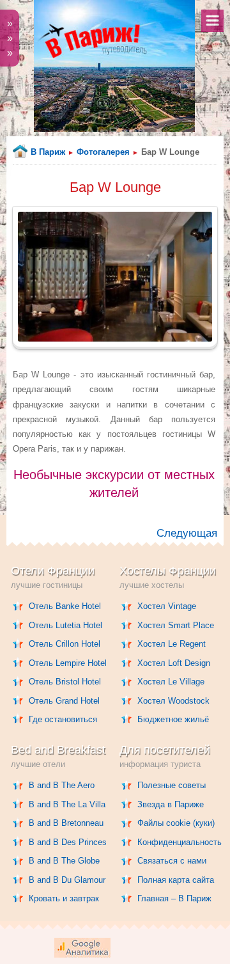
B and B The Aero (62, 785)
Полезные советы (171, 785)
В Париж (48, 152)
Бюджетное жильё (173, 719)
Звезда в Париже (170, 804)
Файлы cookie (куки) (176, 823)
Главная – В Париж (174, 898)
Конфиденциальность (179, 842)
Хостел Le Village (170, 681)
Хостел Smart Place (175, 625)
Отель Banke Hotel (65, 606)
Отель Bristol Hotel (65, 681)
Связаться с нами (171, 860)
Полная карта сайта (175, 880)
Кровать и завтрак (64, 898)
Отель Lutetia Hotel (65, 625)
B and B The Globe (64, 860)
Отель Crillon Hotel (64, 644)
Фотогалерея (103, 152)
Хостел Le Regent (171, 644)
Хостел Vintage (166, 606)
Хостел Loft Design (173, 663)
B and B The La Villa (67, 804)
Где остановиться (63, 719)
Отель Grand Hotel (64, 701)
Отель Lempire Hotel (68, 663)
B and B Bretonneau (66, 823)
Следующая (187, 533)
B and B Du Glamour (67, 880)
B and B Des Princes (68, 842)
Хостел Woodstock (173, 701)
